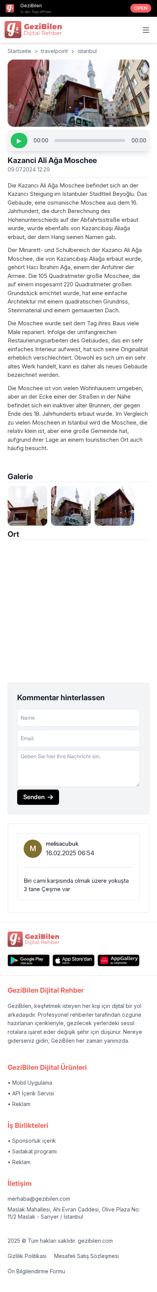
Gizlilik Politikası (27, 1256)
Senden (34, 797)
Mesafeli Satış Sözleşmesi (86, 1256)
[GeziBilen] (33, 29)
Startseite (19, 51)
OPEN (140, 8)
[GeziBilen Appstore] (74, 960)
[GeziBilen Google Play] (29, 960)
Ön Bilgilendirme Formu (36, 1271)
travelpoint (54, 51)
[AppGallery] (118, 960)
